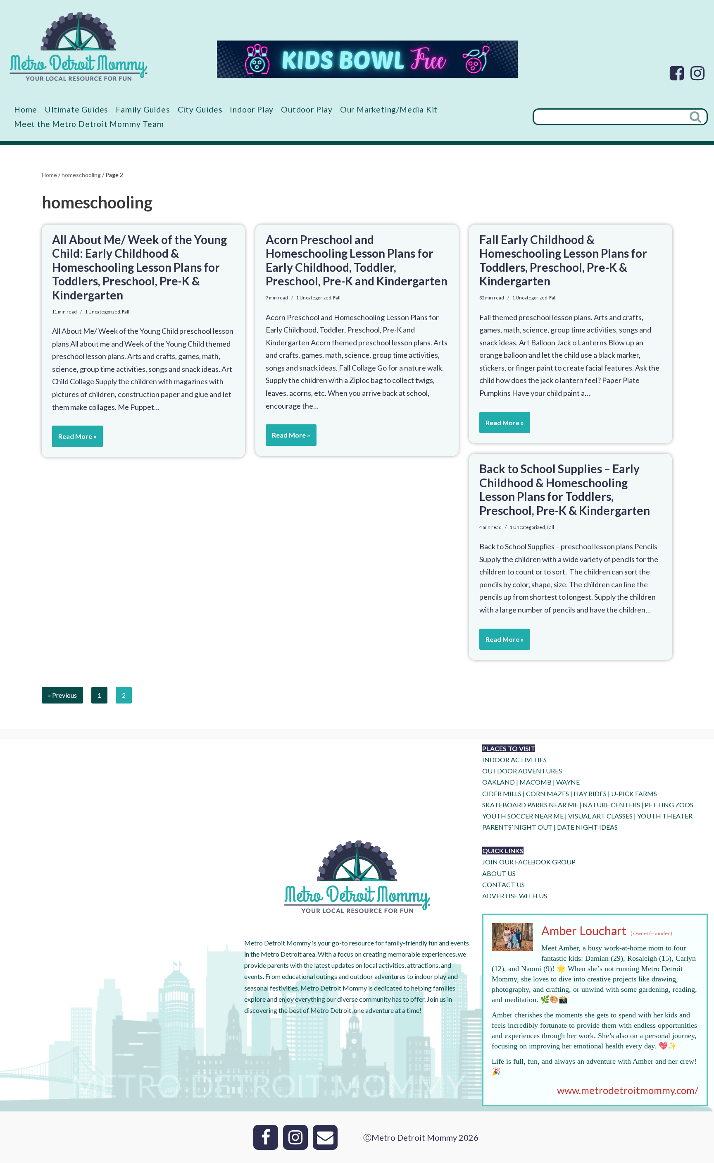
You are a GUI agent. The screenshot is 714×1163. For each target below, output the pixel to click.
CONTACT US (503, 884)
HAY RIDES (590, 793)
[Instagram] (697, 73)
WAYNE (568, 782)
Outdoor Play (307, 109)
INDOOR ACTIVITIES (514, 759)
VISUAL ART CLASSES (600, 816)
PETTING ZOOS (669, 805)
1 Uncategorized (102, 311)
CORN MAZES (547, 793)
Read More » (74, 439)
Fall (125, 311)
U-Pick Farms (634, 793)
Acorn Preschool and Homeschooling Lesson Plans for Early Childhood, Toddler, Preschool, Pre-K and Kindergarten (356, 260)
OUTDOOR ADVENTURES (522, 771)
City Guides (200, 109)
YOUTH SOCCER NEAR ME (523, 816)
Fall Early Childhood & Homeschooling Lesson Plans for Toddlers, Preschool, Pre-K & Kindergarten (563, 260)
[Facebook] (676, 73)
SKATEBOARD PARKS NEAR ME (530, 805)
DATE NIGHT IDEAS (587, 827)
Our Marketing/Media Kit (389, 109)
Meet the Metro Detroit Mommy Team (89, 124)
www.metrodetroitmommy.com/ (627, 1090)
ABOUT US (499, 873)
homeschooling (81, 174)
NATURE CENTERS (611, 805)
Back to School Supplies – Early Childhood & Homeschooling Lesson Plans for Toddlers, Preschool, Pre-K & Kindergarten (564, 489)
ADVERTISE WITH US (514, 896)
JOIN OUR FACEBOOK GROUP (529, 862)
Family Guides (143, 109)
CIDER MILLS (501, 793)
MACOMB (535, 782)
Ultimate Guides (76, 109)
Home (25, 109)
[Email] (325, 1137)
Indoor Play (252, 109)
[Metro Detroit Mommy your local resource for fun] (78, 46)
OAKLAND (498, 782)
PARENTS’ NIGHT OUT (517, 827)
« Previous (62, 695)
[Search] (696, 116)
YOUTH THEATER (665, 816)
